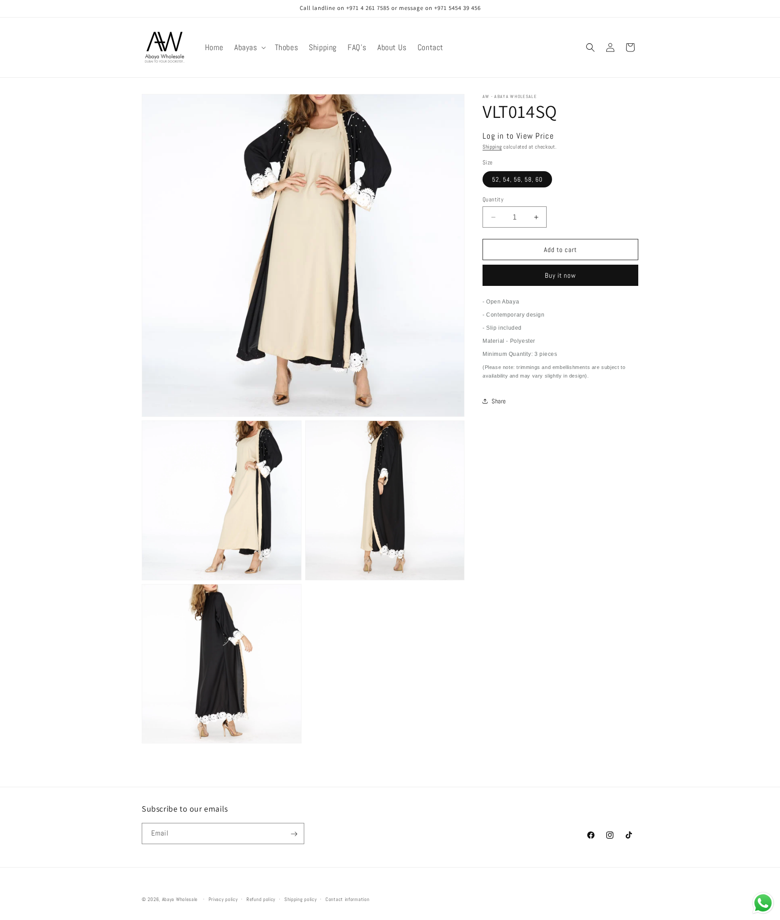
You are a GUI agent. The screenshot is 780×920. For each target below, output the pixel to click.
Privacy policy (223, 899)
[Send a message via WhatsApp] (763, 903)
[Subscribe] (294, 834)
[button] (249, 47)
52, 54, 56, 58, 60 (517, 179)
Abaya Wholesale (180, 899)
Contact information (347, 899)
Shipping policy (300, 899)
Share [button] (499, 401)
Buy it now (560, 275)
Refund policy (260, 899)
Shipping (492, 146)
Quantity (493, 199)
